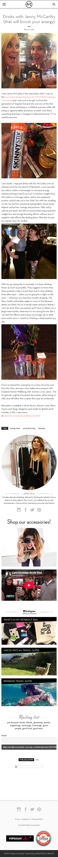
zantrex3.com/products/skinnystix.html (22, 416)
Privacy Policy (37, 819)
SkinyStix (41, 428)
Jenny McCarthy (29, 428)
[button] (54, 4)
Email (3, 735)
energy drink (15, 428)
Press (17, 819)
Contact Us (25, 819)
